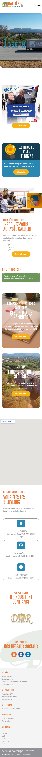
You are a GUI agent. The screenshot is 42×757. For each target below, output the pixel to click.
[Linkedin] (28, 654)
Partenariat (6, 721)
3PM (3, 731)
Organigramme (7, 679)
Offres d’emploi (8, 718)
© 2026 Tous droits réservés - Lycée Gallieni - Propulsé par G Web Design (18, 751)
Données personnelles (24, 755)
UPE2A (4, 733)
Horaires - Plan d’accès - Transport (14, 682)
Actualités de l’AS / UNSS (11, 709)
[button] (39, 104)
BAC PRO (5, 741)
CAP (3, 738)
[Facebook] (21, 654)
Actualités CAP (7, 694)
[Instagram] (14, 654)
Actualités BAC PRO (9, 696)
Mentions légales (8, 755)
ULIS (3, 736)
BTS (3, 744)
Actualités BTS (7, 699)
